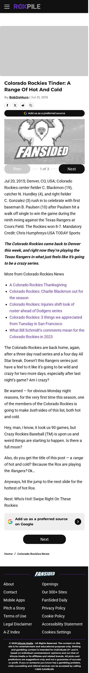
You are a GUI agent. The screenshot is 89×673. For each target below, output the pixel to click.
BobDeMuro (19, 97)
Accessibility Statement (62, 624)
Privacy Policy (53, 608)
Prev (17, 169)
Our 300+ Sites (54, 592)
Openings (50, 584)
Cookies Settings (56, 632)
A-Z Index (11, 632)
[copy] (31, 105)
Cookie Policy (53, 616)
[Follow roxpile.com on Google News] (78, 521)
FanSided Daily (54, 600)
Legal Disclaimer (17, 624)
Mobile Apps (14, 600)
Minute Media (25, 643)
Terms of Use (14, 616)
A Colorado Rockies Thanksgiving (38, 285)
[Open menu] (7, 6)
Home (8, 553)
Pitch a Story (14, 608)
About (8, 584)
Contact (10, 592)
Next (72, 169)
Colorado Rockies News (33, 553)
